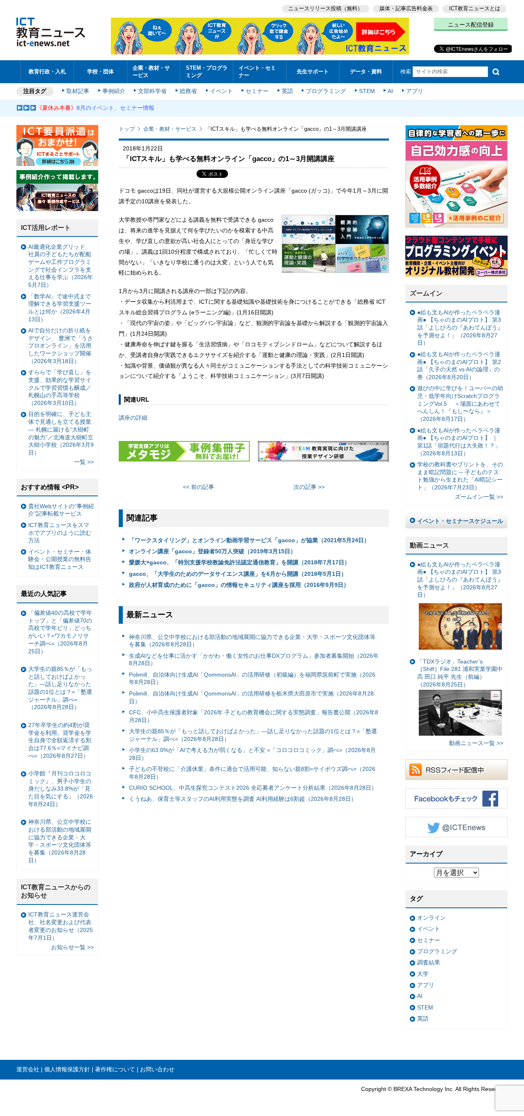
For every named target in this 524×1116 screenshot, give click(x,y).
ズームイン (426, 293)
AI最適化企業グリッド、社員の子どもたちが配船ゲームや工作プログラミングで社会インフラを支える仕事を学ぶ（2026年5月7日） (60, 266)
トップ (127, 129)
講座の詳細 (133, 417)
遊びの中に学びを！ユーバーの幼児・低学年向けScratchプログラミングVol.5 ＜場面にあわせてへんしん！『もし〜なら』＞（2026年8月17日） (460, 403)
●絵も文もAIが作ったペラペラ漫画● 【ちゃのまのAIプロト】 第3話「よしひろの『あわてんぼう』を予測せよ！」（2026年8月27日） (460, 327)
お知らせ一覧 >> (72, 947)
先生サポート (313, 71)
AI (390, 91)
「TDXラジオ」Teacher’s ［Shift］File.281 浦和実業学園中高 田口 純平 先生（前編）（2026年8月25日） (460, 673)
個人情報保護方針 (67, 1069)
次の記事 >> (309, 487)
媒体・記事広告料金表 (406, 8)
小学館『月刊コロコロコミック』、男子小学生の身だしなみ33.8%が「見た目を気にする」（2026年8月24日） (60, 788)
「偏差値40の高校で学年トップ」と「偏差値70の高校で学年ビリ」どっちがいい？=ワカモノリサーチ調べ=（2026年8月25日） (60, 632)
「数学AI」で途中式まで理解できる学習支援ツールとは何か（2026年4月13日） (59, 308)
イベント (221, 91)
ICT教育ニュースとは (474, 8)
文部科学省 (152, 91)
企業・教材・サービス (151, 71)
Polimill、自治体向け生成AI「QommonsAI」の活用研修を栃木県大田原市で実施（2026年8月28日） (251, 697)
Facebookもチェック (456, 798)
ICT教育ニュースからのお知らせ (55, 891)
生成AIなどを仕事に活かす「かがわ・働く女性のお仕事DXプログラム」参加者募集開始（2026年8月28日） (254, 659)
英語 (287, 91)
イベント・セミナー (257, 71)
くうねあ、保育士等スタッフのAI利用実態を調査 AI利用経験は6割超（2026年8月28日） (243, 799)
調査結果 (428, 962)
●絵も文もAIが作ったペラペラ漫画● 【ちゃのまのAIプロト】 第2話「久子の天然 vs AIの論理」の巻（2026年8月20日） (459, 365)
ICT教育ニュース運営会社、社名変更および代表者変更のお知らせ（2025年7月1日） (60, 926)
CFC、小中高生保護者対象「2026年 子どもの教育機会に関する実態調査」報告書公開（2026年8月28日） (253, 716)
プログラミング (326, 91)
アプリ (414, 91)
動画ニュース (429, 545)
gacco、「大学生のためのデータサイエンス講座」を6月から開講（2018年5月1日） (238, 574)
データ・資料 (366, 71)
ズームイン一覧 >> (479, 496)
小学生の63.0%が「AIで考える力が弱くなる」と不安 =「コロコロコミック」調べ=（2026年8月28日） (252, 754)
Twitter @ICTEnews (456, 827)
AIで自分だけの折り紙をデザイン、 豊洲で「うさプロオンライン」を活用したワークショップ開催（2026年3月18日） (60, 345)
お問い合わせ (157, 1069)
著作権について (115, 1069)
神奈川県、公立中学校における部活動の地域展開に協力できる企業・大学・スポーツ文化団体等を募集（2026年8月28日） (252, 641)
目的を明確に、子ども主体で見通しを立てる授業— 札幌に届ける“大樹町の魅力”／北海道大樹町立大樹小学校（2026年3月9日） (61, 433)
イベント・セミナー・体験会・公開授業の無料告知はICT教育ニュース (59, 559)
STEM (367, 91)
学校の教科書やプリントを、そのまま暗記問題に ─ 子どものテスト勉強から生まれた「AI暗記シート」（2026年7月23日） (460, 476)
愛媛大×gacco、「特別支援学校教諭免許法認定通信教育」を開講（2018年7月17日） (239, 562)
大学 (423, 974)
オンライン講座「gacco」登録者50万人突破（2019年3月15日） (212, 551)
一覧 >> (84, 462)
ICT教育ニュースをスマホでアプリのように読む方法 (59, 532)
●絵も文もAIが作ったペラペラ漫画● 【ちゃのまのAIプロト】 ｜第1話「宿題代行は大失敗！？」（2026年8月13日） (459, 442)
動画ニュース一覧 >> (476, 743)
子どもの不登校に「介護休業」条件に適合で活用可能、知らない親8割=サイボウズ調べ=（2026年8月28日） (252, 773)
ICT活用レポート (46, 227)
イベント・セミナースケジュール (460, 521)
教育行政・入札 (47, 71)
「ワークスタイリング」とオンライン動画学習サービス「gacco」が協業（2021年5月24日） (249, 540)
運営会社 (27, 1069)
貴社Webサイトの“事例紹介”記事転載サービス (61, 510)
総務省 (188, 91)
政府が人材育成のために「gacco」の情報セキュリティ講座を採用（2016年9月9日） (239, 585)
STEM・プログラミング (207, 71)
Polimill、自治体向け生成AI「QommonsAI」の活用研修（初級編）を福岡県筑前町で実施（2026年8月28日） (252, 678)
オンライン (431, 917)
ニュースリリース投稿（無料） (325, 8)
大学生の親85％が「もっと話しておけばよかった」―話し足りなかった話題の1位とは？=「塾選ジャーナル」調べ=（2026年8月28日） (253, 735)
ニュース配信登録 (471, 24)
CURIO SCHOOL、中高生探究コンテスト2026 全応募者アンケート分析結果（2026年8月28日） (253, 787)
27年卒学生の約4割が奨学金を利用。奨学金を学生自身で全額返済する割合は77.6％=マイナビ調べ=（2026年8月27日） (59, 740)
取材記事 (77, 91)
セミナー (257, 91)
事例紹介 (113, 91)
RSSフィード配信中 (456, 769)
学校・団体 (100, 71)
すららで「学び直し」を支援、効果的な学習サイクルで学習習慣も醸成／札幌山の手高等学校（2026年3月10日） (59, 387)
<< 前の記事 (198, 487)
